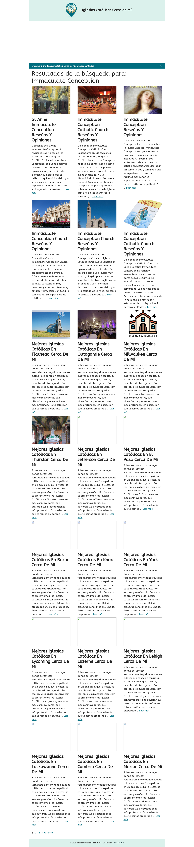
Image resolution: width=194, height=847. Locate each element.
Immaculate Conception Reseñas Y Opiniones (136, 127)
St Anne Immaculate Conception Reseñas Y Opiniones (44, 130)
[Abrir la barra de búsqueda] (161, 66)
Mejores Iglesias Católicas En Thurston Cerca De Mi (50, 457)
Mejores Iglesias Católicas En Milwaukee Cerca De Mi (140, 351)
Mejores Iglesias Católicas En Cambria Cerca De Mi (95, 764)
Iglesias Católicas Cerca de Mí (107, 10)
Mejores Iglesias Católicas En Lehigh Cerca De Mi (143, 656)
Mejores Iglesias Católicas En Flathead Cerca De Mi (50, 351)
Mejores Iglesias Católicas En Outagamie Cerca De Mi (95, 351)
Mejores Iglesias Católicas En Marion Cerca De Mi (143, 761)
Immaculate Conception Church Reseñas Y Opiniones (50, 241)
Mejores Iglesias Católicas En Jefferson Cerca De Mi (96, 457)
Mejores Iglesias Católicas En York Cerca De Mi (141, 559)
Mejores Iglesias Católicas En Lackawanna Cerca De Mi (50, 764)
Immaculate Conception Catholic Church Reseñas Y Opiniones (93, 130)
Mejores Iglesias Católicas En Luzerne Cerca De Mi (95, 658)
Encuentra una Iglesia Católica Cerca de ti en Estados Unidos (63, 66)
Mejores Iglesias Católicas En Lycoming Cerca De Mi (50, 658)
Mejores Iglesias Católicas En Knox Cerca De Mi (95, 559)
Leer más (97, 196)
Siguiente (49, 832)
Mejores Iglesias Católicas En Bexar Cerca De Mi (50, 559)
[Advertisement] (97, 42)
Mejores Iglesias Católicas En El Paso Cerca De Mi (141, 454)
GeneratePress (118, 843)
